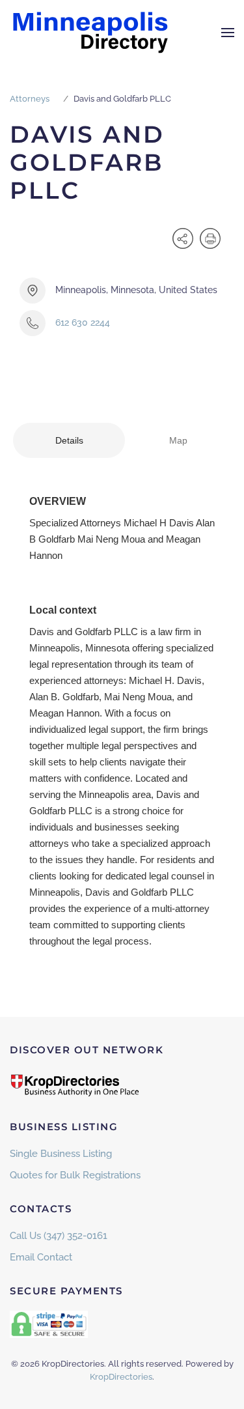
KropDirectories (121, 1377)
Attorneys (29, 99)
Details (69, 440)
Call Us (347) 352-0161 (58, 1236)
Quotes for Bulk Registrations (75, 1175)
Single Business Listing (61, 1154)
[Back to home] (91, 32)
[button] (227, 32)
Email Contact (41, 1257)
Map (178, 440)
